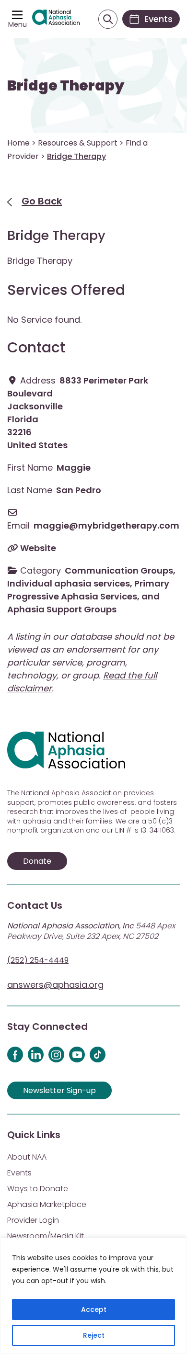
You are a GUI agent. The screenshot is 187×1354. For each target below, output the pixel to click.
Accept (93, 1309)
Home (18, 142)
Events (19, 1172)
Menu (17, 24)
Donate (37, 861)
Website (38, 548)
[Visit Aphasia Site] (56, 19)
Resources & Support (77, 142)
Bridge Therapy (65, 85)
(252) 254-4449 (38, 960)
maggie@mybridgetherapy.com (106, 525)
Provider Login (33, 1220)
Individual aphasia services (68, 583)
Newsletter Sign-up (59, 1090)
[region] (93, 1296)
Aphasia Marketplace (46, 1204)
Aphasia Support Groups (62, 609)
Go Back (42, 201)
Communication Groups (119, 570)
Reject (94, 1335)
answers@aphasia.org (55, 985)
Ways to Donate (37, 1188)
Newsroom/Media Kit (45, 1235)
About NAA (27, 1156)
